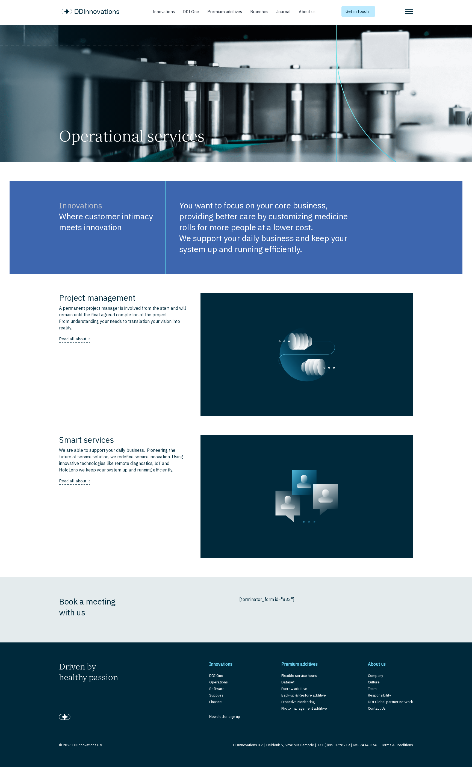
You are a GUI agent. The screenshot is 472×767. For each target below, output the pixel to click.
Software (217, 688)
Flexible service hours (299, 675)
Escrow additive (294, 688)
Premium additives (224, 12)
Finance (215, 702)
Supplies (216, 695)
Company (375, 675)
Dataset (287, 682)
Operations (218, 682)
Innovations (163, 12)
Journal (283, 12)
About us (307, 12)
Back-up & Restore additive (303, 695)
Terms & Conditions (397, 745)
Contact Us (377, 708)
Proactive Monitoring (298, 702)
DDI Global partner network (390, 702)
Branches (259, 12)
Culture (374, 682)
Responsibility (379, 695)
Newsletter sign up (224, 716)
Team (372, 688)
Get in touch (357, 11)
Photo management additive (304, 708)
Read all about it (74, 338)
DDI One (191, 12)
